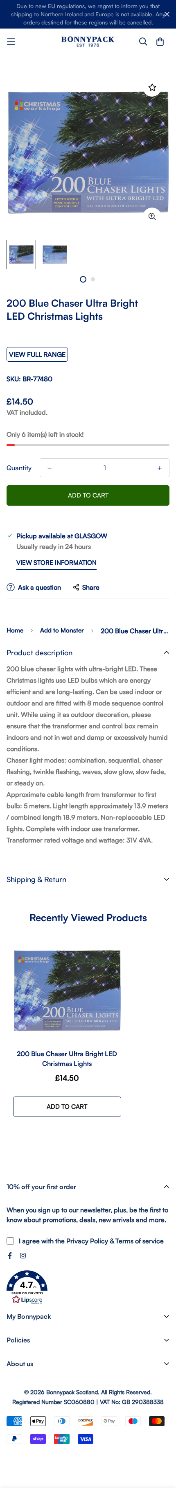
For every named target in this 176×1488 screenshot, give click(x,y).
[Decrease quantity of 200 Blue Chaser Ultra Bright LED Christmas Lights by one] (49, 468)
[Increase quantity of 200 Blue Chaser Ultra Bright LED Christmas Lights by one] (159, 468)
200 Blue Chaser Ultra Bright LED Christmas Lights (67, 1059)
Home (15, 630)
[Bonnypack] (88, 41)
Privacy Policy (87, 1241)
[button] (27, 1287)
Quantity (19, 468)
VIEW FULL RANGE (37, 354)
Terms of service (139, 1241)
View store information (56, 562)
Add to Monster (62, 630)
